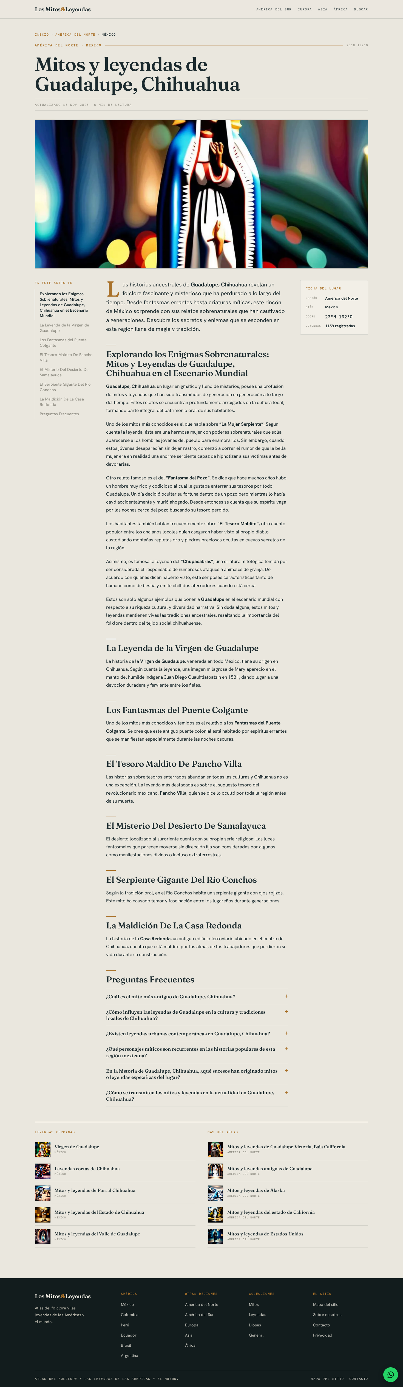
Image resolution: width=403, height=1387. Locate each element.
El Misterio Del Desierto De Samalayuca (64, 372)
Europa (305, 9)
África (341, 9)
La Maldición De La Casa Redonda (62, 401)
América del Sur (274, 9)
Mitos (254, 1304)
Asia (322, 9)
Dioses (255, 1325)
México (109, 34)
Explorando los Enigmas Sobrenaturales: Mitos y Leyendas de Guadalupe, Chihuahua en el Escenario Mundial (64, 304)
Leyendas (257, 1314)
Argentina (129, 1355)
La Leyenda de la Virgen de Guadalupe (64, 327)
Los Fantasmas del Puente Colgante (63, 342)
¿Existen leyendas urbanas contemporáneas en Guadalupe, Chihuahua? (188, 1033)
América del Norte (75, 34)
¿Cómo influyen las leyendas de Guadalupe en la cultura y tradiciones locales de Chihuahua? (185, 1015)
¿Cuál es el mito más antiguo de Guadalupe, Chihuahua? (170, 996)
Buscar (361, 9)
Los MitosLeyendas (63, 9)
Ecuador (129, 1335)
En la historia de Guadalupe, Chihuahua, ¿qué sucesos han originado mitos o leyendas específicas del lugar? (191, 1074)
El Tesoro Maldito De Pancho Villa (66, 357)
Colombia (129, 1314)
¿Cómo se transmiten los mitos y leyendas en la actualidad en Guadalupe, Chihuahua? (190, 1096)
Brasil (126, 1345)
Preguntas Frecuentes (59, 413)
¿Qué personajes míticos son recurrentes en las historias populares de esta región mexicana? (190, 1052)
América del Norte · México (68, 45)
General (256, 1335)
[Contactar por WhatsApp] (390, 1374)
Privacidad (322, 1335)
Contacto (321, 1325)
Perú (125, 1325)
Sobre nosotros (327, 1314)
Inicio (42, 34)
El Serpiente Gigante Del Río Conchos (65, 387)
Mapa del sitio (326, 1304)
